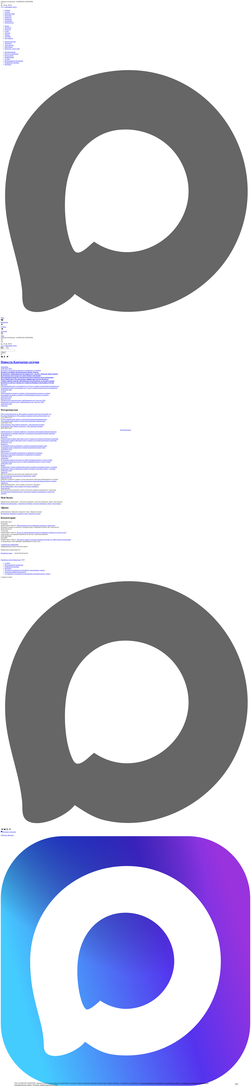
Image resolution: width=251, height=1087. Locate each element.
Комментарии (9, 57)
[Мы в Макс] (125, 827)
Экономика (8, 21)
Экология (8, 28)
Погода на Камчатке (11, 54)
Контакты (8, 64)
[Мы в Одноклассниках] (4, 357)
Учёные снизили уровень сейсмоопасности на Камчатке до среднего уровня (27, 381)
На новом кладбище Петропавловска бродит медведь (20, 372)
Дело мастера (9, 45)
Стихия (7, 12)
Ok (236, 1084)
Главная (7, 10)
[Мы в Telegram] (7, 357)
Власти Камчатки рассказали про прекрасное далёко (18, 476)
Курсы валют (9, 55)
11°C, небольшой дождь (9, 7)
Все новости (9, 38)
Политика (8, 15)
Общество (8, 17)
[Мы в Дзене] (7, 830)
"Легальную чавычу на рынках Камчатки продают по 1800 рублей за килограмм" (43, 539)
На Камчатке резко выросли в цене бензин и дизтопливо (21, 375)
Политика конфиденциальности (15, 572)
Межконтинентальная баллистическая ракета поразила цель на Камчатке (27, 377)
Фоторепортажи (10, 52)
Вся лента (4, 384)
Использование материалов (14, 61)
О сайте (7, 59)
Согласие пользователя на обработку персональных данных (25, 570)
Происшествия (10, 14)
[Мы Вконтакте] (2, 357)
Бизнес (7, 26)
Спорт (7, 31)
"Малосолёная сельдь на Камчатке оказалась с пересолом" (35, 525)
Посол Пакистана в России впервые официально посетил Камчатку (25, 379)
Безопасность (9, 22)
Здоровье (8, 36)
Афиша (7, 35)
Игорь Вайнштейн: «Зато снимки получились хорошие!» (20, 486)
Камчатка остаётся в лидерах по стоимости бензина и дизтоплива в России (27, 383)
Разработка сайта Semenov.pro (11, 560)
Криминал (8, 19)
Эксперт (7, 33)
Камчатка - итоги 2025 (12, 49)
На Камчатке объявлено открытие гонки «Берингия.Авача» (21, 513)
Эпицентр (8, 43)
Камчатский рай (10, 41)
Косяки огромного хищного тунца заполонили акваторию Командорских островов (28, 481)
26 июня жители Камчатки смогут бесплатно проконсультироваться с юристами (28, 492)
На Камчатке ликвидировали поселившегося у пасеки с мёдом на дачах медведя (29, 374)
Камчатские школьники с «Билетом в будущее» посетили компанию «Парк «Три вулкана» (31, 503)
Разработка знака (6, 553)
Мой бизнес (9, 47)
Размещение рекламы (12, 62)
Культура (8, 29)
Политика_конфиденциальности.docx (45, 1085)
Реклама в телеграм (9, 832)
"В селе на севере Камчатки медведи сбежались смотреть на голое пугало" (41, 532)
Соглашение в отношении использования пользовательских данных (27, 574)
